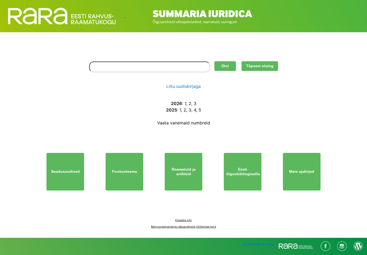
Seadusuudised (65, 171)
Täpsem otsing (260, 66)
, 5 (198, 110)
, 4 (193, 110)
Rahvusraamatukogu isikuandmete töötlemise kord (183, 226)
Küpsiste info (183, 220)
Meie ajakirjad (301, 171)
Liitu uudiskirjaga (183, 86)
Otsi (225, 66)
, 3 (193, 103)
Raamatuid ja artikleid (184, 171)
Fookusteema (124, 171)
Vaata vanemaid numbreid (183, 122)
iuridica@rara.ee (258, 244)
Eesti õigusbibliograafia (243, 171)
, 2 (188, 103)
